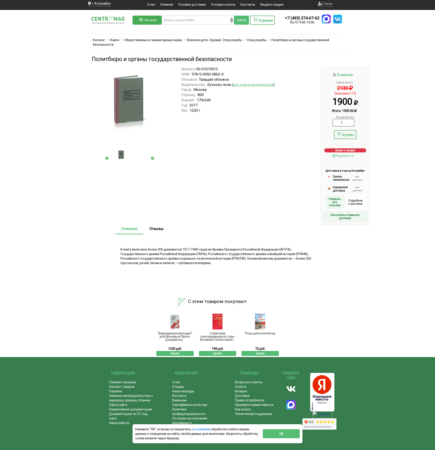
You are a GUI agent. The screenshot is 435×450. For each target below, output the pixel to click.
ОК (281, 434)
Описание (129, 229)
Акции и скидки (271, 4)
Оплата (240, 386)
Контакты (248, 4)
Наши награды (183, 391)
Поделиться (344, 156)
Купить (348, 135)
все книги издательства (253, 85)
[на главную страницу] (109, 29)
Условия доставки (192, 4)
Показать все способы (335, 202)
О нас (151, 4)
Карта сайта (118, 405)
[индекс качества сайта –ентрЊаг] (322, 416)
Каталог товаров (122, 386)
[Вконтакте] (291, 389)
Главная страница (122, 382)
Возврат (241, 391)
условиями (202, 429)
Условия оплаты (223, 4)
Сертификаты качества (189, 405)
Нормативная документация (130, 409)
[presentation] (106, 158)
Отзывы (157, 229)
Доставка (242, 396)
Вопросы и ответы (248, 382)
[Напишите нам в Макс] (326, 19)
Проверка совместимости (254, 405)
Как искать (243, 409)
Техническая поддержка (253, 414)
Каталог (151, 20)
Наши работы (119, 423)
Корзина (115, 391)
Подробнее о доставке (355, 202)
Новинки (166, 4)
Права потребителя (249, 400)
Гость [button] (327, 4)
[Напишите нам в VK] (337, 19)
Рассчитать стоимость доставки (345, 216)
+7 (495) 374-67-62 (302, 18)
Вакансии (179, 400)
